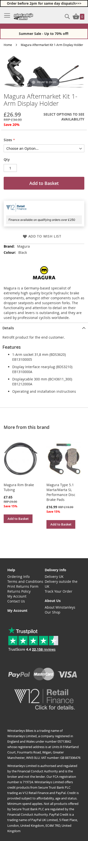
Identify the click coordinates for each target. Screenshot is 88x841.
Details (8, 328)
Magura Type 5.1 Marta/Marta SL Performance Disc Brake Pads (60, 492)
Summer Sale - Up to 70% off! (44, 33)
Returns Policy (19, 591)
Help (11, 570)
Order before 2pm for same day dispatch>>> (44, 3)
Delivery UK (54, 576)
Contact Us (16, 601)
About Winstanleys (60, 607)
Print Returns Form (22, 586)
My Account (16, 596)
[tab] (44, 327)
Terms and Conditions (25, 581)
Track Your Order (58, 591)
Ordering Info (18, 576)
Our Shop (52, 612)
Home (8, 45)
